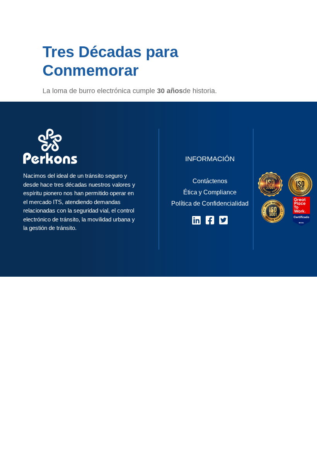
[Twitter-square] (223, 220)
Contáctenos (210, 181)
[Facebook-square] (210, 220)
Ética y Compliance (210, 192)
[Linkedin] (196, 220)
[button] (295, 20)
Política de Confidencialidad (210, 203)
